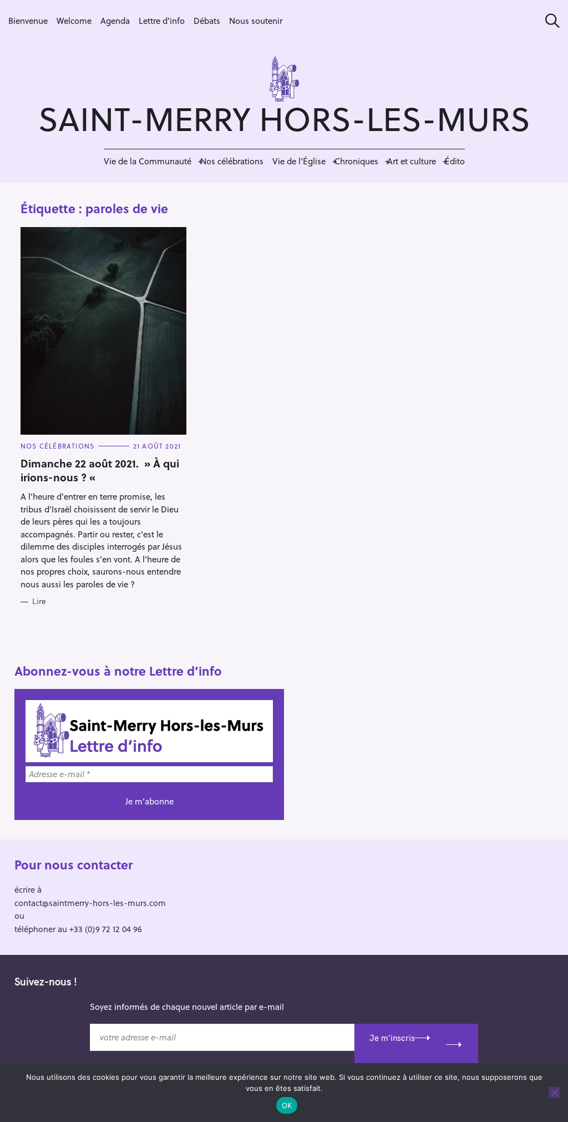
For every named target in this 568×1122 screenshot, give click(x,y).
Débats (207, 20)
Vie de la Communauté (147, 161)
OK (287, 1105)
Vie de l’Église (299, 161)
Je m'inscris (392, 1038)
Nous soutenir (255, 20)
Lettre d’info (162, 20)
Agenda (115, 20)
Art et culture (411, 161)
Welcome (74, 20)
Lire (39, 601)
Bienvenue (28, 20)
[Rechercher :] (548, 20)
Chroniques (356, 161)
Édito (455, 161)
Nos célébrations (231, 161)
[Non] (554, 1092)
